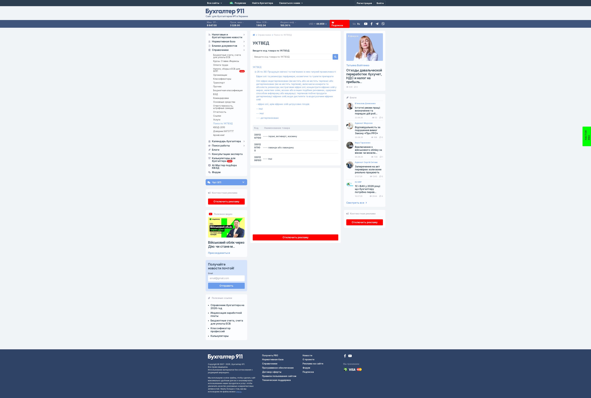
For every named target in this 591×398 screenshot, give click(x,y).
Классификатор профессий (221, 330)
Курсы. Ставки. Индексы (226, 61)
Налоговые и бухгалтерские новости (227, 36)
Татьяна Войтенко (357, 65)
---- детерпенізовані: (267, 118)
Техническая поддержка (276, 380)
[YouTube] (350, 356)
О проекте (308, 359)
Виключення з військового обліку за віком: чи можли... (368, 150)
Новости (307, 355)
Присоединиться (219, 253)
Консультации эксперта (227, 154)
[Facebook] (371, 24)
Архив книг (219, 135)
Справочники (220, 50)
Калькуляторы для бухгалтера (223, 159)
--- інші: (260, 113)
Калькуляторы (220, 335)
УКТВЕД (257, 67)
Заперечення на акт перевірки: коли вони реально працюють (368, 169)
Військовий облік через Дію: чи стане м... (226, 244)
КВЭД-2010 (219, 127)
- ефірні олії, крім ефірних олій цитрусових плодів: (283, 104)
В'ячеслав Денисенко (365, 103)
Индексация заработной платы (226, 314)
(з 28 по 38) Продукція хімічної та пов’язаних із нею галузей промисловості (295, 71)
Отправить (226, 285)
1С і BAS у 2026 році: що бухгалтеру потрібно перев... (367, 189)
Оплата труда (220, 65)
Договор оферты (271, 372)
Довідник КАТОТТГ (223, 131)
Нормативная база (223, 41)
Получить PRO (270, 355)
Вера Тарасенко (362, 143)
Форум (216, 172)
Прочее (217, 86)
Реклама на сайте (313, 363)
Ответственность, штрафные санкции (223, 106)
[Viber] (383, 24)
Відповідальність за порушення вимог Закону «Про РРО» (367, 130)
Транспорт (219, 82)
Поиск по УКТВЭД (223, 123)
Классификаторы (222, 78)
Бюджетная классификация (228, 90)
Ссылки (217, 115)
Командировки (221, 98)
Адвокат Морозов (363, 123)
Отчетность (219, 112)
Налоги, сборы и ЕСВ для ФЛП (226, 69)
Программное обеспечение (278, 367)
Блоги (215, 149)
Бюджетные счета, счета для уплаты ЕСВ (227, 56)
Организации (220, 75)
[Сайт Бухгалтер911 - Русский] (225, 356)
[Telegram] (377, 24)
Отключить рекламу (226, 201)
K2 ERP (358, 182)
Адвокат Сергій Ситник (366, 162)
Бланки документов (224, 46)
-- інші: (259, 108)
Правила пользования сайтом (279, 376)
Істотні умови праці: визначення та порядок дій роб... (367, 110)
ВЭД (215, 94)
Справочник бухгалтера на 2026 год (227, 307)
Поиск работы (221, 145)
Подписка (337, 25)
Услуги (216, 119)
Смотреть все (355, 202)
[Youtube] (365, 24)
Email (210, 273)
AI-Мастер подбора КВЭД (224, 167)
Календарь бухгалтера (226, 141)
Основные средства (224, 102)
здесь (238, 391)
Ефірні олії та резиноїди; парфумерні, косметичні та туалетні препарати (295, 76)
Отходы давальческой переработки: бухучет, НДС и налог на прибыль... (364, 76)
